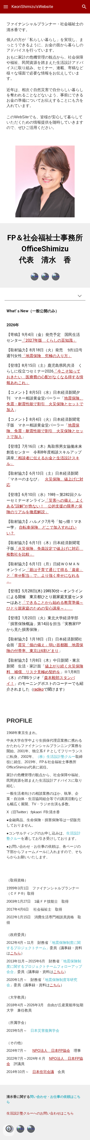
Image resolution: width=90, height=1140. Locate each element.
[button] (6, 6)
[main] (45, 76)
